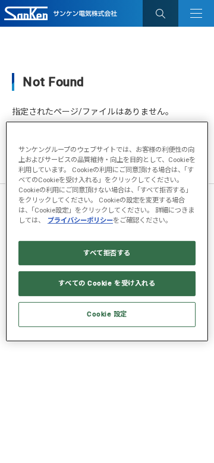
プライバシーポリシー (80, 220)
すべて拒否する (107, 252)
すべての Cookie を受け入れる (106, 283)
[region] (107, 231)
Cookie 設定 (107, 314)
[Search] (160, 13)
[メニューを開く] (196, 13)
